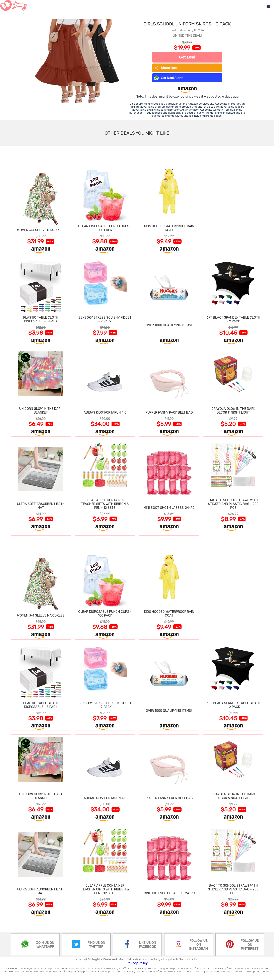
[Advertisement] (233, 202)
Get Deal (187, 57)
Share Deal (166, 68)
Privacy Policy (137, 963)
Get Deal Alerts (172, 78)
